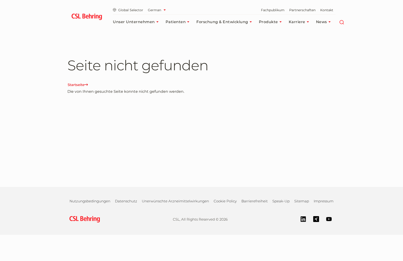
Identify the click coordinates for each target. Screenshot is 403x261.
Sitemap (301, 201)
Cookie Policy (225, 201)
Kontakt (326, 10)
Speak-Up (281, 201)
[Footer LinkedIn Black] (301, 218)
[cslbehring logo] (86, 17)
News (321, 22)
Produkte (268, 22)
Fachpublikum (273, 10)
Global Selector (130, 10)
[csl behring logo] (83, 219)
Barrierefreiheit (254, 201)
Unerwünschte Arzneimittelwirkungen (175, 201)
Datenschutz (126, 201)
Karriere (297, 22)
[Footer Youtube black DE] (326, 218)
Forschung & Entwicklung (222, 22)
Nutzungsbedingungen (89, 201)
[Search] (342, 21)
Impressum (324, 201)
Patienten (176, 22)
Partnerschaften (302, 10)
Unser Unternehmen (134, 22)
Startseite (76, 84)
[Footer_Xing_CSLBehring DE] (314, 218)
